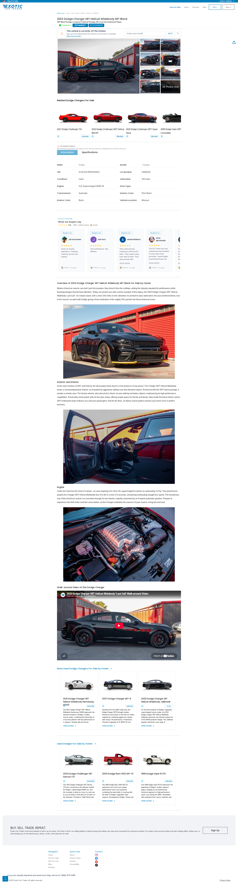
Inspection (66, 25)
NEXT (170, 33)
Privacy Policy (225, 880)
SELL (215, 7)
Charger (88, 13)
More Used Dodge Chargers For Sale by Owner (83, 668)
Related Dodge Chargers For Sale (75, 100)
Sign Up (215, 830)
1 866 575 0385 (12, 1)
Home (67, 13)
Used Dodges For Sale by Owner (75, 743)
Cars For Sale (75, 13)
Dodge (82, 13)
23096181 (95, 13)
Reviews (196, 7)
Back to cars (61, 13)
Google (73, 268)
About (186, 7)
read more (125, 263)
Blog (204, 7)
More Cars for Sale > (74, 36)
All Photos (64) (170, 86)
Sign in (228, 7)
